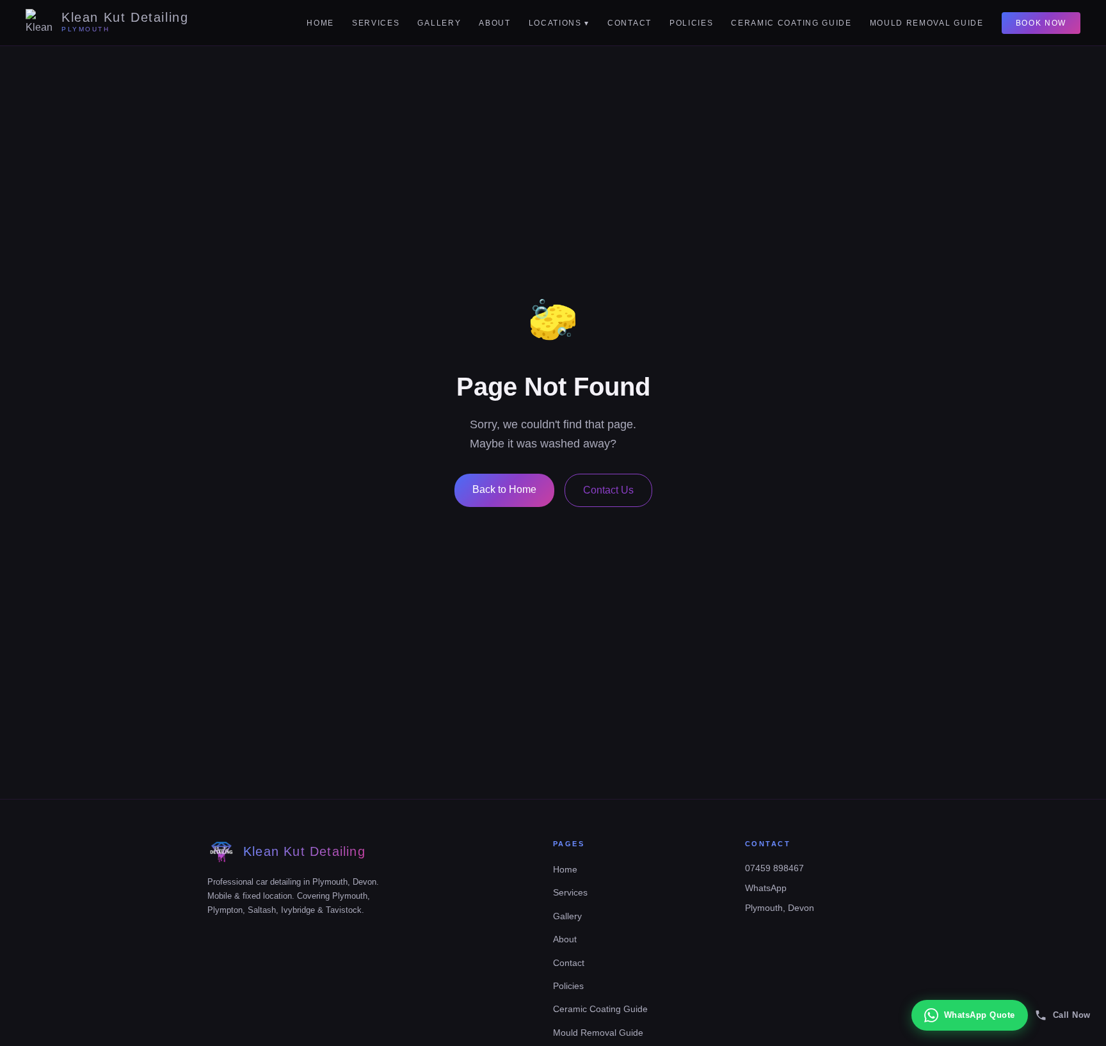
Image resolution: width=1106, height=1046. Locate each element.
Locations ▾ (559, 23)
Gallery (439, 23)
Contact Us (608, 490)
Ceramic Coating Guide (791, 23)
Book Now (1041, 23)
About (494, 23)
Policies (691, 23)
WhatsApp (766, 888)
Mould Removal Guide (927, 23)
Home (320, 23)
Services (375, 23)
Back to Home (504, 489)
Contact (629, 23)
